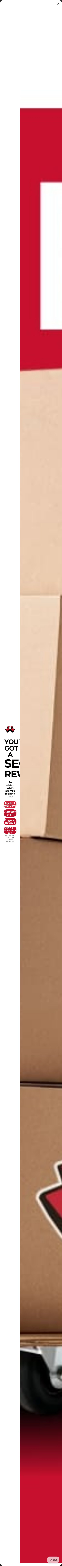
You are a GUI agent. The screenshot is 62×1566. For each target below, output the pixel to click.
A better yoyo (10, 813)
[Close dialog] (58, 3)
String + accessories (10, 830)
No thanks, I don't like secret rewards (10, 837)
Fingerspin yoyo (10, 821)
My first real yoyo (10, 804)
